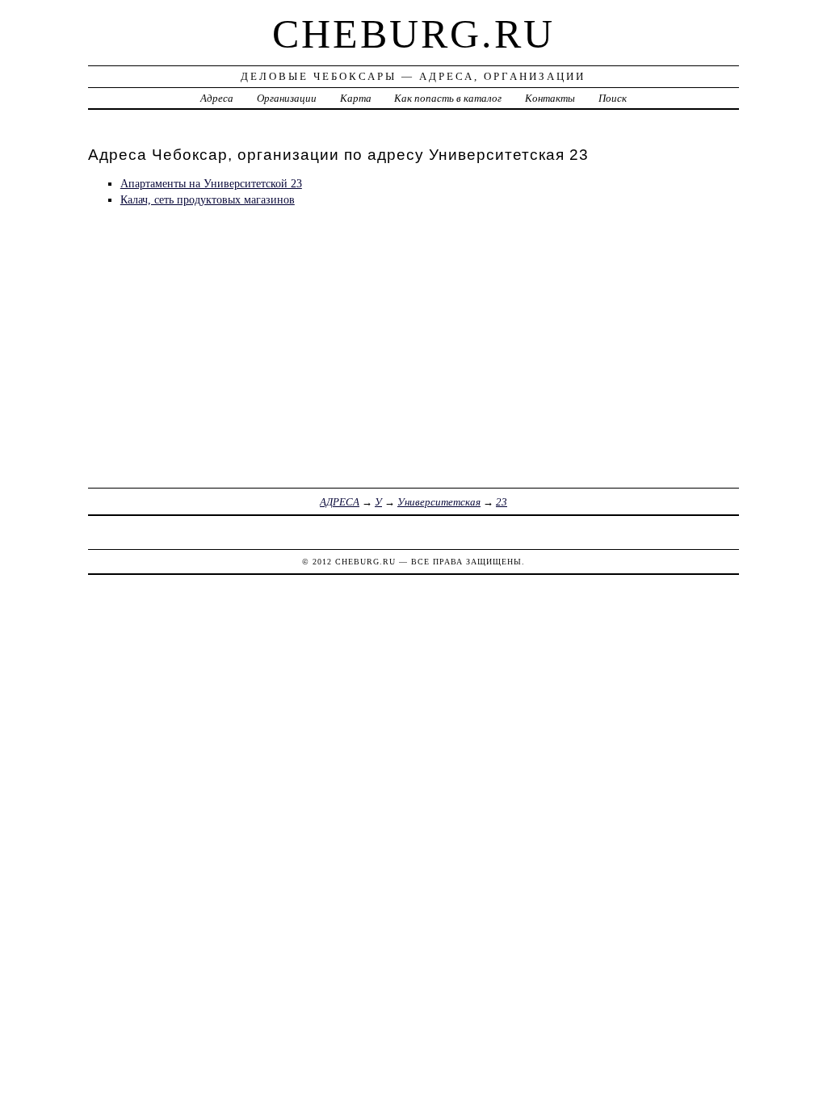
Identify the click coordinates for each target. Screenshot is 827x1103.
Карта (356, 98)
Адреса (216, 98)
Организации (287, 98)
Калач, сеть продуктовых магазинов (207, 199)
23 (501, 502)
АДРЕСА (339, 502)
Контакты (550, 98)
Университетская (439, 502)
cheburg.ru (413, 34)
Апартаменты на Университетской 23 (211, 183)
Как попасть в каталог (448, 98)
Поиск (612, 98)
